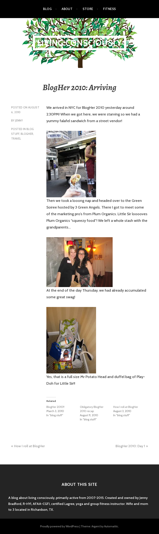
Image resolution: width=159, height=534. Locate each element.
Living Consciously (79, 43)
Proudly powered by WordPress (59, 526)
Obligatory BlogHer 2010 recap (91, 409)
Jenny (19, 120)
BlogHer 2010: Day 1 (130, 446)
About (67, 9)
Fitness (109, 9)
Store (88, 9)
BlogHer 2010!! (55, 407)
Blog (47, 9)
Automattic (111, 526)
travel (16, 138)
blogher (27, 133)
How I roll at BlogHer (125, 407)
